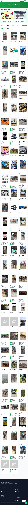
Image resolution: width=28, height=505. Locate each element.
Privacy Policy (18, 503)
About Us (16, 483)
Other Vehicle (2, 497)
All (1, 28)
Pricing (15, 488)
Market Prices (16, 489)
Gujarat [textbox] (8, 25)
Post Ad (16, 484)
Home (15, 482)
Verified (8, 28)
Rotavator (2, 494)
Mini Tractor (2, 495)
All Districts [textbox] (13, 25)
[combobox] (8, 25)
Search (25, 25)
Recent (4, 28)
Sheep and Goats (3, 496)
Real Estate (2, 498)
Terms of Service (22, 503)
